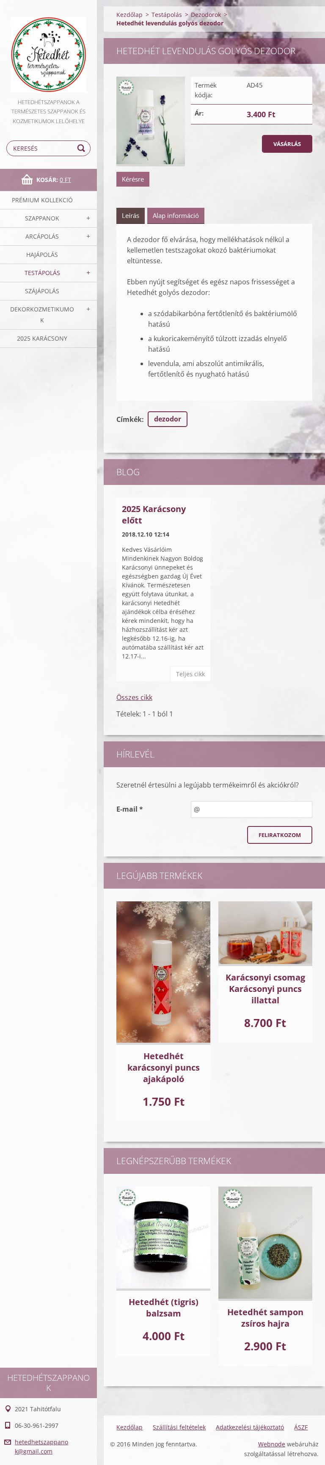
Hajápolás (42, 255)
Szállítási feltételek (179, 1427)
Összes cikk (134, 697)
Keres (82, 148)
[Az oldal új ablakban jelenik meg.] (150, 121)
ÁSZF (301, 1427)
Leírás (130, 215)
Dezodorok (206, 15)
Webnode (271, 1444)
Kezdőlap (129, 15)
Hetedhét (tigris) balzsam (163, 1307)
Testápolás (42, 273)
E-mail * (129, 809)
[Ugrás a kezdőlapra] (48, 48)
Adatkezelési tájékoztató (250, 1427)
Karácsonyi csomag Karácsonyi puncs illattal (265, 989)
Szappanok (42, 218)
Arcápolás (42, 236)
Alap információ (176, 215)
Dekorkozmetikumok (42, 314)
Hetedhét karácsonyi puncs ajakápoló (163, 1067)
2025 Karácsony (42, 338)
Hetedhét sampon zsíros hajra (265, 1317)
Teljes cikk (190, 674)
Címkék (129, 419)
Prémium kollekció (42, 200)
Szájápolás (42, 291)
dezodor (167, 419)
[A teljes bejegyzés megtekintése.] (163, 973)
